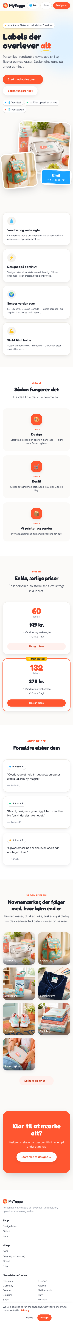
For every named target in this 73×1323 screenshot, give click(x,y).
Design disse (36, 646)
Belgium (7, 1294)
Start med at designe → (23, 79)
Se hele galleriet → (36, 1080)
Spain (6, 1299)
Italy (40, 1294)
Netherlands (45, 1290)
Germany (8, 1285)
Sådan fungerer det (20, 90)
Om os (6, 1261)
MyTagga (14, 5)
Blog (5, 1266)
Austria (42, 1285)
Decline (28, 1317)
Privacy (25, 1310)
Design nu (61, 5)
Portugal (42, 1299)
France (7, 1290)
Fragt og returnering (14, 1256)
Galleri (6, 1231)
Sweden (42, 1281)
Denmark (8, 1281)
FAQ (5, 1251)
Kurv (46, 5)
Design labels (10, 1226)
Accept (44, 1317)
